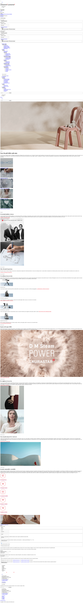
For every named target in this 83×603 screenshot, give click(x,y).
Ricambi (7, 71)
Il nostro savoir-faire (6, 79)
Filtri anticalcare (6, 66)
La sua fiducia (6, 81)
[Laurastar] (41, 4)
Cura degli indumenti (8, 69)
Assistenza (3, 87)
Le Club (3, 83)
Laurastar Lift (7, 59)
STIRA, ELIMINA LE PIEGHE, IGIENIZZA (6, 300)
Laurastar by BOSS (6, 46)
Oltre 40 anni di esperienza (4, 178)
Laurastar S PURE (8, 54)
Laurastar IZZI (8, 61)
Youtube (3, 598)
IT (2, 2)
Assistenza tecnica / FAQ (7, 89)
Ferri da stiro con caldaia (7, 56)
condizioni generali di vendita (25, 561)
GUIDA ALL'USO (4, 580)
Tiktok (3, 596)
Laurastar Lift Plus (8, 58)
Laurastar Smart (8, 53)
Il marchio (3, 77)
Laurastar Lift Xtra (8, 57)
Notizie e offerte (4, 43)
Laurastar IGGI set (8, 65)
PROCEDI (1, 16)
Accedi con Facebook (5, 29)
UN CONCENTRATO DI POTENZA (5, 323)
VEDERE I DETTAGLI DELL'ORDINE (6, 14)
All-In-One (5, 52)
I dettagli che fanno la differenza (4, 385)
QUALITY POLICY (5, 579)
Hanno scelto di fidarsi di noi (4, 524)
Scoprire (7, 75)
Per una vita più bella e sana (4, 198)
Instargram (3, 595)
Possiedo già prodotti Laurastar (5, 545)
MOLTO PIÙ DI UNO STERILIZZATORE (45, 311)
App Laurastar (6, 90)
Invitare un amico (6, 86)
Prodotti (3, 49)
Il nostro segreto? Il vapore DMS (4, 188)
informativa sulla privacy (16, 561)
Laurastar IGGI (8, 62)
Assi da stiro (7, 68)
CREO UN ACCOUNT (4, 562)
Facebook (3, 597)
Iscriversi (10, 587)
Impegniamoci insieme (3, 514)
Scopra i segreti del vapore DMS (4, 377)
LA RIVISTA (4, 76)
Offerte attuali (6, 48)
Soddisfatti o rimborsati (7, 47)
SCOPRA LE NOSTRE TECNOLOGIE (6, 272)
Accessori (7, 70)
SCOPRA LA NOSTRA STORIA (5, 217)
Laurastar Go (7, 55)
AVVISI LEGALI (2, 600)
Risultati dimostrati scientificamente (5, 441)
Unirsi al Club (6, 85)
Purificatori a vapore (6, 63)
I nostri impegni (6, 80)
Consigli (5, 88)
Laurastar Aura (6, 45)
